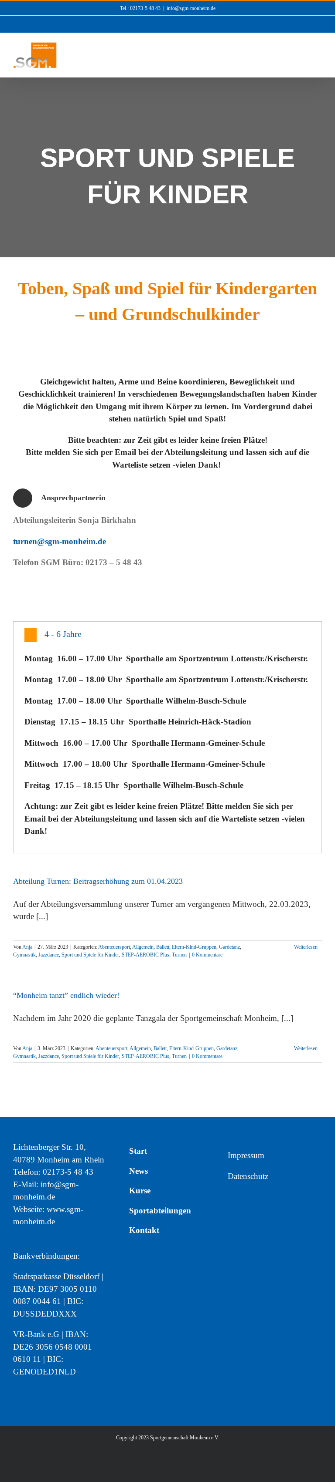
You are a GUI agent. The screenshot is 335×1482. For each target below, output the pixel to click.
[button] (167, 635)
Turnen (179, 955)
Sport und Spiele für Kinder (90, 955)
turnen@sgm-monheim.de (59, 541)
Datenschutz (248, 1176)
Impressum (246, 1155)
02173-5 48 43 (68, 1171)
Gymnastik (24, 955)
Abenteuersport (114, 947)
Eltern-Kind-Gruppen (194, 947)
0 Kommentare (207, 955)
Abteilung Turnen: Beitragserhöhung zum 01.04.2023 (98, 881)
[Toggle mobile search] (302, 57)
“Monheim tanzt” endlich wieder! (66, 995)
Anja (27, 947)
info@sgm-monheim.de (191, 8)
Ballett (162, 947)
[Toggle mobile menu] (318, 57)
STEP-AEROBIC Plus (145, 955)
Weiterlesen (306, 947)
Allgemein (143, 947)
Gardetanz (229, 947)
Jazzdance (48, 955)
